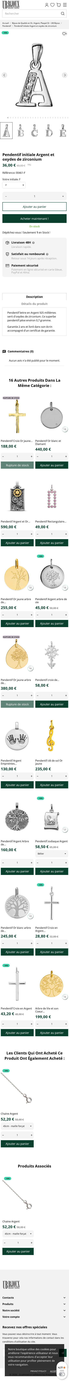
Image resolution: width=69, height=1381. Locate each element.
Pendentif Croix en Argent (16, 1008)
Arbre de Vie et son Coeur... (46, 1010)
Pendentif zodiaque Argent (51, 841)
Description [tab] (34, 297)
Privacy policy (38, 1371)
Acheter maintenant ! (34, 219)
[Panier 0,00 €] (58, 5)
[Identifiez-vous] (46, 4)
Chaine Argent (9, 1113)
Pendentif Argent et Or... (15, 521)
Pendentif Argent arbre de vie (51, 600)
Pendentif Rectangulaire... (50, 521)
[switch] (62, 1374)
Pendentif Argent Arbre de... (15, 842)
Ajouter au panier (34, 207)
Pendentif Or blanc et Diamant (48, 442)
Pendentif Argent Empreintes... (11, 762)
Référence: (8, 173)
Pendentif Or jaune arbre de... (16, 600)
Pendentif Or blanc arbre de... (16, 929)
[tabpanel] (34, 75)
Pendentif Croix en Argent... (46, 929)
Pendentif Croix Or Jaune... (16, 441)
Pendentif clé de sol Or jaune (49, 762)
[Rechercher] (62, 13)
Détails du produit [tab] (34, 304)
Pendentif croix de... (47, 680)
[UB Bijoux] (16, 5)
